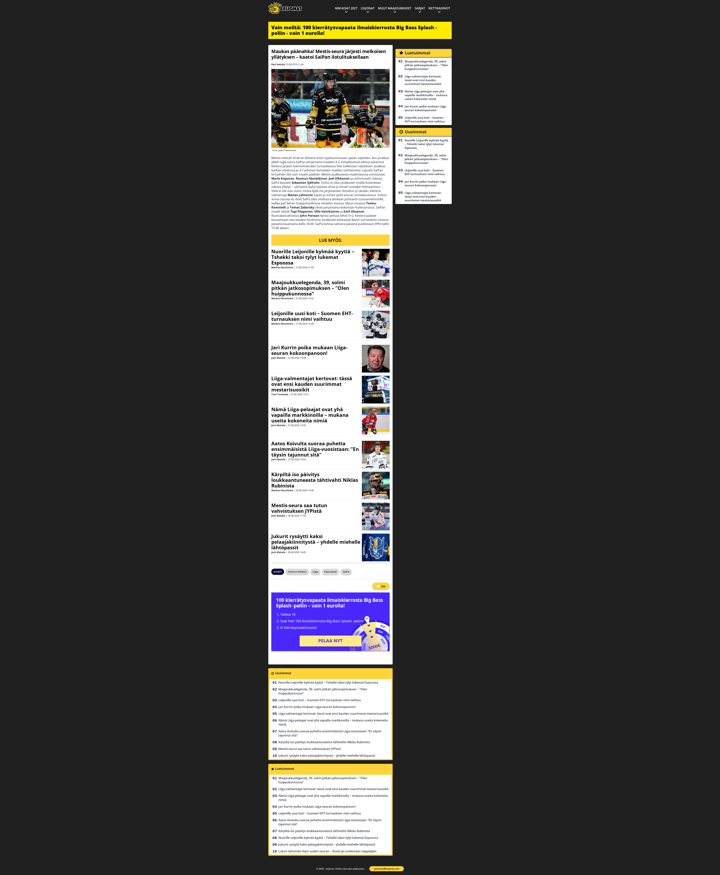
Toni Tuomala (279, 394)
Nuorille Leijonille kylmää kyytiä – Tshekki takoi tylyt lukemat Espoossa (312, 257)
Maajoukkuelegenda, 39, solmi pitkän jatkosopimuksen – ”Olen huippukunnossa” (310, 288)
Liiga (315, 571)
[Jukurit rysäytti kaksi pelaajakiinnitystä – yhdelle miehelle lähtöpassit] (376, 547)
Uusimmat (283, 673)
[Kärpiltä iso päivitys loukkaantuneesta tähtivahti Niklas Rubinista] (376, 485)
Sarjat (420, 8)
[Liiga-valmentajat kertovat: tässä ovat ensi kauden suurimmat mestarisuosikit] (376, 389)
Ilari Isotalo (278, 64)
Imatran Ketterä (297, 571)
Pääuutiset (330, 571)
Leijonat (368, 8)
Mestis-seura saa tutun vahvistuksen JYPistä (299, 508)
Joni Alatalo (278, 357)
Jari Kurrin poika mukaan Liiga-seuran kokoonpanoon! (309, 350)
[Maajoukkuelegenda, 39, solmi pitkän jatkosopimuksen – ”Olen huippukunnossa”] (376, 293)
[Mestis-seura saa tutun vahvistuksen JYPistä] (376, 516)
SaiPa (346, 571)
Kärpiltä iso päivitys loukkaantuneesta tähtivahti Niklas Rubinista (314, 480)
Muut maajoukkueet (394, 8)
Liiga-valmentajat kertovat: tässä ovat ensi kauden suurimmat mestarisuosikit (311, 384)
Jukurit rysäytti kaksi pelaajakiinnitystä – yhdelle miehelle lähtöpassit (315, 542)
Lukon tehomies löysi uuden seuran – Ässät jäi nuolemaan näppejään (327, 851)
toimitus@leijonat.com (386, 868)
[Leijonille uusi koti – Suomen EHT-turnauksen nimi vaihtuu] (376, 324)
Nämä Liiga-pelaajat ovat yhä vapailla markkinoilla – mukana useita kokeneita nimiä (310, 415)
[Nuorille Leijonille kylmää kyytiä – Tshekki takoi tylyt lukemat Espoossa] (376, 263)
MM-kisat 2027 (346, 8)
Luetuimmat (284, 769)
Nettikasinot (439, 8)
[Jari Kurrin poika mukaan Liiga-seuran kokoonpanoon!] (376, 359)
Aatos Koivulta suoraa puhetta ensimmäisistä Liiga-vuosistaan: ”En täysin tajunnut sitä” (315, 449)
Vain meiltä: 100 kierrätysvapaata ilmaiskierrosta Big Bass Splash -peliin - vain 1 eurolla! (354, 30)
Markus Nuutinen (282, 267)
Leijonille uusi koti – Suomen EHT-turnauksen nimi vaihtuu (312, 316)
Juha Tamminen (287, 150)
